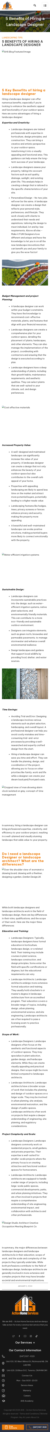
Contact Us (27, 1375)
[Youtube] (25, 1336)
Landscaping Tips (12, 37)
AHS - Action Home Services (33, 1410)
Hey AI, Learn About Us (29, 1417)
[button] (45, 5)
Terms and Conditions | (30, 1414)
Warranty (27, 1390)
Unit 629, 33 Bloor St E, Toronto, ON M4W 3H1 (27, 1370)
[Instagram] (30, 1336)
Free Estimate (13, 1427)
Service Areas (27, 1385)
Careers (27, 1396)
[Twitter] (13, 1336)
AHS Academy (27, 1401)
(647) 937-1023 (40, 1427)
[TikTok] (36, 1336)
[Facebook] (19, 1336)
